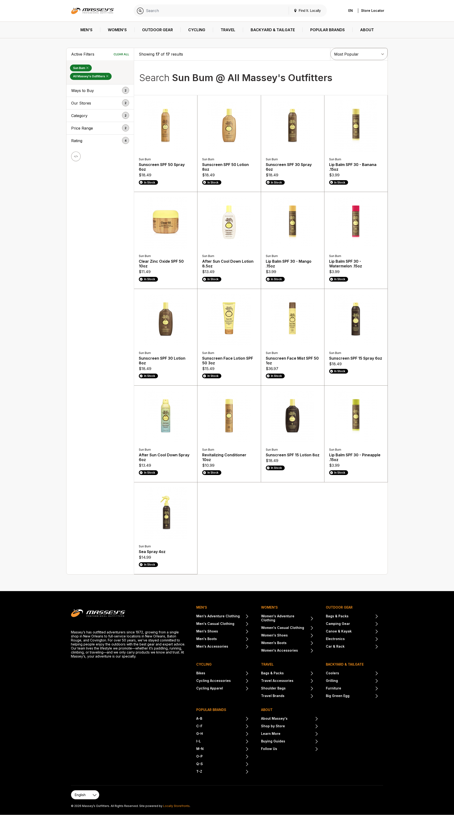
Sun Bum (79, 68)
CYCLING (204, 664)
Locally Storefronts (176, 806)
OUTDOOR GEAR (339, 607)
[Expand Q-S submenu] (226, 764)
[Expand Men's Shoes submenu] (233, 632)
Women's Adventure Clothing (277, 618)
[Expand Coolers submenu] (358, 673)
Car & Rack (335, 646)
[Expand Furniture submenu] (359, 689)
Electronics (335, 639)
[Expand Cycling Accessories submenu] (240, 681)
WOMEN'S (269, 607)
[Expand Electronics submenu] (361, 639)
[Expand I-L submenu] (225, 742)
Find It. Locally (309, 11)
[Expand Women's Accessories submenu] (306, 651)
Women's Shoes (274, 635)
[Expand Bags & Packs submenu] (363, 617)
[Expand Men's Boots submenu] (233, 639)
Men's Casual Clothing (215, 624)
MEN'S (201, 607)
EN (350, 11)
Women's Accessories (279, 650)
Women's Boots (274, 643)
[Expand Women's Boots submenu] (300, 643)
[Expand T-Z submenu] (225, 772)
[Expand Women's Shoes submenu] (301, 636)
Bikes (200, 673)
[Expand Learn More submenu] (299, 734)
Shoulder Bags (273, 688)
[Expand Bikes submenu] (227, 673)
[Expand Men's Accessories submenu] (238, 647)
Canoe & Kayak (339, 631)
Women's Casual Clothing (282, 628)
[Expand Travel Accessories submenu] (303, 681)
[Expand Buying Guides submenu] (301, 742)
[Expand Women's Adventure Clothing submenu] (311, 619)
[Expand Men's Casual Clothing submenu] (241, 624)
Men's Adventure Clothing (218, 616)
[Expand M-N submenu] (226, 749)
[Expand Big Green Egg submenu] (363, 696)
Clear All (121, 54)
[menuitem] (86, 30)
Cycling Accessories (213, 681)
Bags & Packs (337, 616)
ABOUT (267, 710)
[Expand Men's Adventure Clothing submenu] (244, 617)
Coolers (332, 673)
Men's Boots (206, 639)
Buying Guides (273, 741)
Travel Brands (272, 696)
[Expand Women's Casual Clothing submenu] (309, 628)
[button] (100, 90)
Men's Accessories (212, 646)
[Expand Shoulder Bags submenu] (300, 689)
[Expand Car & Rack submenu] (361, 647)
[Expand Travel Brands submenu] (299, 696)
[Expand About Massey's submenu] (303, 719)
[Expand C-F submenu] (225, 726)
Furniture (333, 688)
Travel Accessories (277, 681)
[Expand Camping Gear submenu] (364, 624)
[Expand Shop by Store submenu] (301, 726)
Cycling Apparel (209, 688)
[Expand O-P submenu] (226, 757)
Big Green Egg (337, 696)
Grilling (332, 681)
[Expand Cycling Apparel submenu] (236, 689)
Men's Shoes (207, 631)
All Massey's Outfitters (89, 76)
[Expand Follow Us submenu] (297, 749)
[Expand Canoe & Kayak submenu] (365, 632)
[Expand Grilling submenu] (358, 681)
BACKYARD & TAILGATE (345, 664)
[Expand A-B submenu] (225, 719)
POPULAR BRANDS (211, 710)
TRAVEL (267, 664)
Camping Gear (338, 624)
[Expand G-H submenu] (226, 734)
